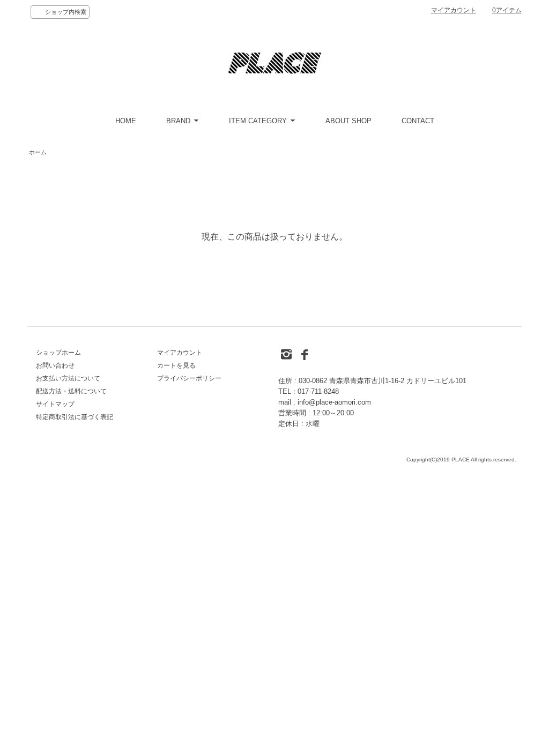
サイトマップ (55, 404)
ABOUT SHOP (348, 121)
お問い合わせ (55, 365)
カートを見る (176, 365)
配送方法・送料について (71, 391)
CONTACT (418, 121)
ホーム (38, 152)
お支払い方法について (68, 378)
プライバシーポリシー (189, 378)
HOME (125, 121)
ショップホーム (58, 352)
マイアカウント (453, 10)
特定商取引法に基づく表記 (74, 417)
